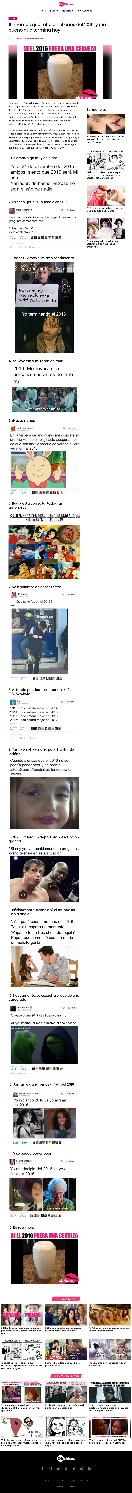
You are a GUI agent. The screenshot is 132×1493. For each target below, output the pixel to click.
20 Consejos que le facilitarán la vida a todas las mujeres (105, 210)
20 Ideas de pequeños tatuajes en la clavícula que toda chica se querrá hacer (106, 139)
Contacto (59, 1487)
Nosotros (72, 1487)
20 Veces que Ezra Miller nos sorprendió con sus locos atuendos (102, 244)
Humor (12, 18)
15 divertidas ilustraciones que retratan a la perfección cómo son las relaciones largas (104, 175)
